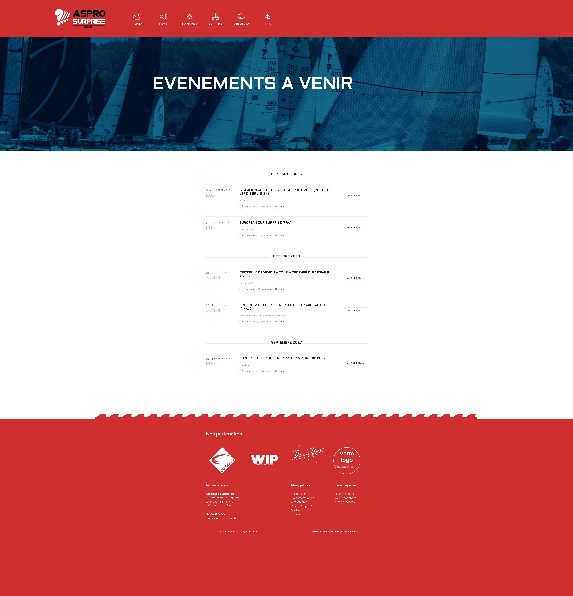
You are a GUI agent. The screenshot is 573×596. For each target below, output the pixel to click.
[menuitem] (137, 18)
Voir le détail (355, 195)
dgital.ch (330, 531)
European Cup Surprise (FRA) (265, 223)
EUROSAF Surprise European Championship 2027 (282, 358)
